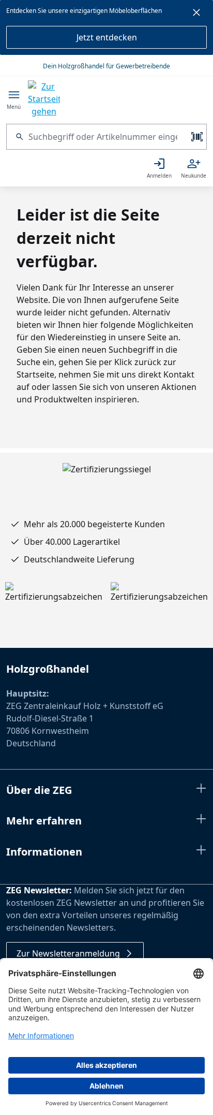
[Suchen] (17, 136)
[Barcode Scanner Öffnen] (196, 136)
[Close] (196, 14)
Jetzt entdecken (107, 37)
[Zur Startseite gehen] (44, 99)
